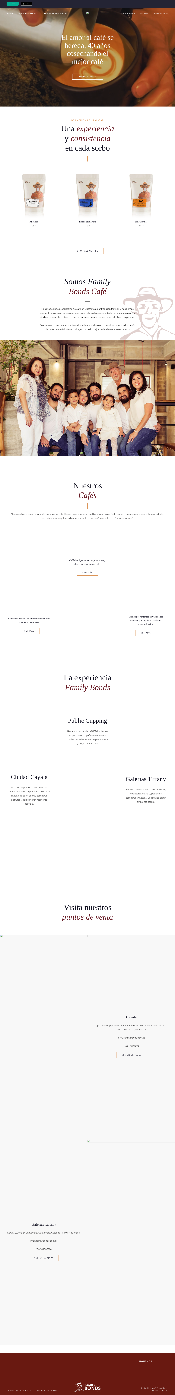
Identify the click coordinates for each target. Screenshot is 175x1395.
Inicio (10, 13)
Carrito (144, 13)
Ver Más (87, 573)
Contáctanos (161, 13)
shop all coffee (87, 251)
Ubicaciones (128, 13)
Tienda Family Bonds (55, 13)
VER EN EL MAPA (131, 1055)
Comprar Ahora (87, 76)
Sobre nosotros (27, 13)
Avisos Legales (159, 1390)
